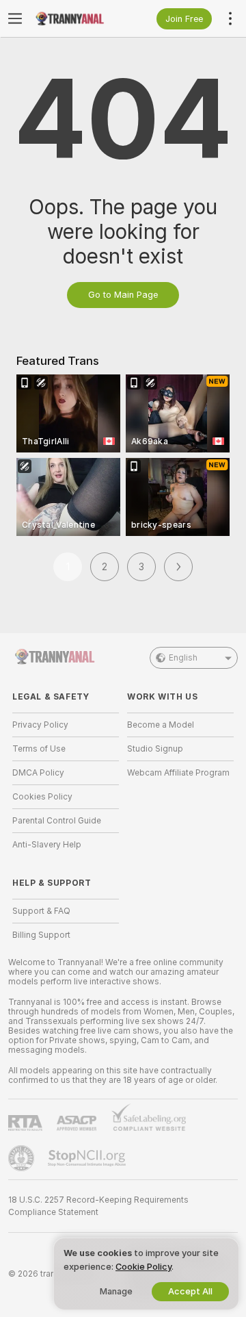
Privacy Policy (40, 725)
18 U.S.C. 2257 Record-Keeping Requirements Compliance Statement (98, 1206)
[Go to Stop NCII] (88, 1158)
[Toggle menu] (15, 18)
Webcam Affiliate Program (178, 773)
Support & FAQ (41, 911)
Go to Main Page (123, 295)
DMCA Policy (38, 773)
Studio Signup (155, 749)
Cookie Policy (143, 1267)
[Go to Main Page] (76, 18)
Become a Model (160, 725)
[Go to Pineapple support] (22, 1158)
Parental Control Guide (56, 821)
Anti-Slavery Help (46, 844)
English (183, 658)
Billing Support (41, 935)
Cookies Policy (42, 797)
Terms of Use (39, 749)
